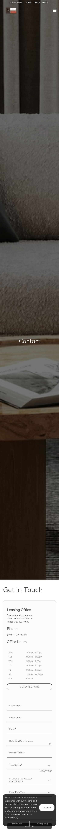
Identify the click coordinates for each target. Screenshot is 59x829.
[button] (50, 741)
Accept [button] (47, 807)
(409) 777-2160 (16, 2)
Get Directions (36, 686)
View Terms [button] (46, 771)
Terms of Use (16, 823)
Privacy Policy (42, 823)
